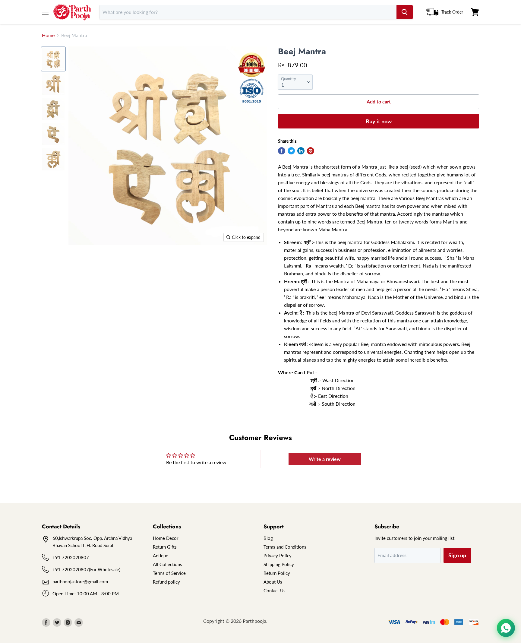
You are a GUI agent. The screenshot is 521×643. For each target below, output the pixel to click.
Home (48, 35)
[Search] (404, 12)
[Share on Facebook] (281, 150)
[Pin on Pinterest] (310, 150)
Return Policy (277, 573)
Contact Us (275, 590)
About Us (273, 581)
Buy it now (379, 121)
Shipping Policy (279, 564)
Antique (160, 555)
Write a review (325, 459)
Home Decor (165, 538)
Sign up (457, 555)
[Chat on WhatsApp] (506, 628)
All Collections (167, 564)
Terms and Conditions (285, 547)
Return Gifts (165, 547)
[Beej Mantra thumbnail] (53, 59)
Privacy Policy (278, 555)
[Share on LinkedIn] (301, 150)
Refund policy (166, 581)
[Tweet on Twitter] (291, 150)
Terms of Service (169, 573)
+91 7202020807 (70, 557)
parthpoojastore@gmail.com (80, 581)
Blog (268, 538)
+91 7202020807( (71, 569)
